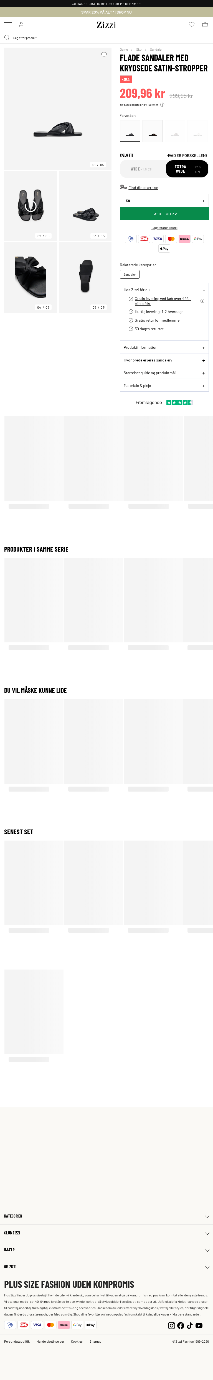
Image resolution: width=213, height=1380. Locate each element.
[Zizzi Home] (106, 24)
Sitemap (96, 1341)
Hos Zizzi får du (137, 289)
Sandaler (156, 49)
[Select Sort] (130, 131)
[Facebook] (180, 1325)
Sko (139, 49)
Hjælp (9, 1249)
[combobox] (106, 37)
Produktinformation (141, 347)
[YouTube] (199, 1325)
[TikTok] (189, 1325)
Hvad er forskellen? (186, 155)
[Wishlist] (103, 55)
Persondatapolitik (17, 1341)
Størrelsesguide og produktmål (150, 372)
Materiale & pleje (137, 385)
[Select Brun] (152, 131)
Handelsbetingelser (50, 1341)
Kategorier (13, 1216)
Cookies (77, 1341)
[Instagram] (171, 1325)
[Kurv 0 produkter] (205, 24)
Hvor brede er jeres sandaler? (148, 359)
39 (128, 200)
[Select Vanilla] (197, 131)
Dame (124, 49)
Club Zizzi (12, 1233)
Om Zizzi (10, 1266)
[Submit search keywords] (7, 37)
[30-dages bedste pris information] (162, 104)
